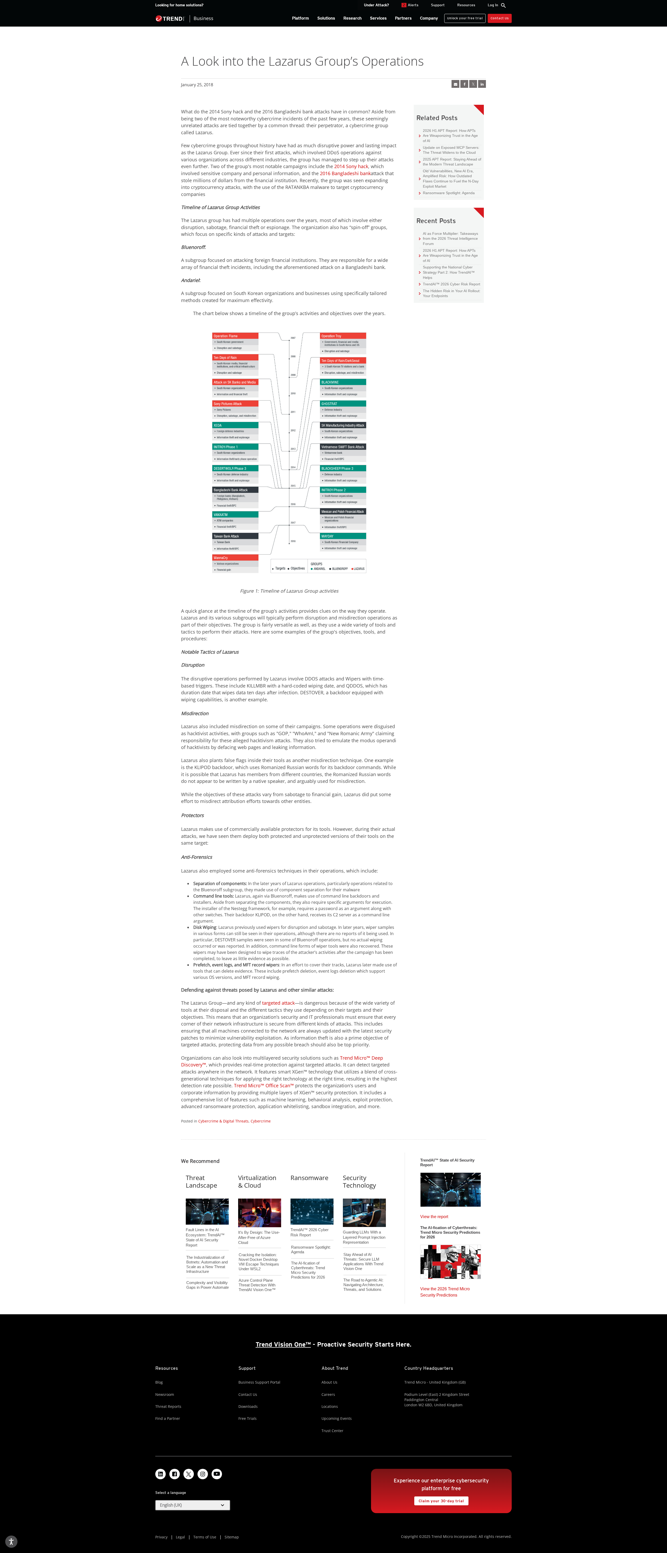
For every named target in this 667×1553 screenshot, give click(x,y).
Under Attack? (376, 5)
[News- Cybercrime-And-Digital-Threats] (455, 84)
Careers (328, 1394)
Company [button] (429, 18)
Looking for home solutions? (179, 5)
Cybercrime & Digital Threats (223, 1121)
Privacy (161, 1536)
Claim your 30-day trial (439, 1499)
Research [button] (352, 18)
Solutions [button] (326, 18)
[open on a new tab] (188, 1474)
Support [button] (438, 5)
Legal (180, 1536)
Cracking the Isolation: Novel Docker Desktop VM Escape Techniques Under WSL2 (259, 1262)
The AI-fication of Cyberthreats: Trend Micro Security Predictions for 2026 (308, 1270)
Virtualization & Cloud (257, 1181)
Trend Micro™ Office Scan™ (264, 1085)
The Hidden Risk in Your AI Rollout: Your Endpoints (449, 293)
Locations (330, 1406)
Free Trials (247, 1418)
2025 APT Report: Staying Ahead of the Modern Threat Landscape (450, 162)
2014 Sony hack (351, 166)
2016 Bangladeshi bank (345, 173)
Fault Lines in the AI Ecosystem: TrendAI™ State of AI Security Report (205, 1228)
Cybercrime (261, 1121)
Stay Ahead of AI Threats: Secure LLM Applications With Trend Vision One (363, 1261)
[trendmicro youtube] (217, 1474)
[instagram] (202, 1474)
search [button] (503, 5)
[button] (192, 1505)
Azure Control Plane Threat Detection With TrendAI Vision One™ (257, 1285)
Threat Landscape (201, 1181)
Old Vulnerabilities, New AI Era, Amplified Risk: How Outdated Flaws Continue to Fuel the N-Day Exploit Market (449, 178)
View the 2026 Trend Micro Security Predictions (445, 1290)
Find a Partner (167, 1418)
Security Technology (359, 1181)
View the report (434, 1215)
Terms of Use (204, 1536)
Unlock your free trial (463, 17)
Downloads (248, 1406)
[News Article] (450, 1188)
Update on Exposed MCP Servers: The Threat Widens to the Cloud (449, 150)
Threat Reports (168, 1406)
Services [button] (378, 18)
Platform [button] (300, 18)
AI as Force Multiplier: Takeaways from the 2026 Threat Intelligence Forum (448, 238)
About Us (329, 1382)
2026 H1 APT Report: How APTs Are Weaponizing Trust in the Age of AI (448, 135)
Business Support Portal (259, 1382)
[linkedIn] (482, 84)
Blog (159, 1382)
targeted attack (278, 1003)
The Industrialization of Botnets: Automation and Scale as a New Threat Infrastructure (207, 1264)
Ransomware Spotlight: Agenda (447, 193)
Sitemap (232, 1536)
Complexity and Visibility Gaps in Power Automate (207, 1285)
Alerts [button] (410, 5)
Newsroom (164, 1394)
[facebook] (464, 84)
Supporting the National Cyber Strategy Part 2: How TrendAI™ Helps (447, 272)
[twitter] (473, 84)
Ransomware (309, 1177)
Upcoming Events (337, 1418)
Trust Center (332, 1430)
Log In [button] (493, 5)
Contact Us (500, 18)
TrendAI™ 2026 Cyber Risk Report (451, 284)
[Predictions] (450, 1260)
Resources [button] (466, 5)
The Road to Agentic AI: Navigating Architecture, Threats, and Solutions (363, 1285)
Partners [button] (403, 18)
